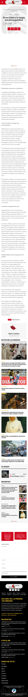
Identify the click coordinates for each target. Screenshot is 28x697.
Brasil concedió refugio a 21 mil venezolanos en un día (20, 536)
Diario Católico (8, 23)
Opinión (3, 434)
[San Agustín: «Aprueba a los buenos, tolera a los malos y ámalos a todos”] (14, 401)
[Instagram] (13, 590)
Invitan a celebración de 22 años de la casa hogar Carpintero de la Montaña (12, 460)
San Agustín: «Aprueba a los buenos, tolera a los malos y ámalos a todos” (12, 413)
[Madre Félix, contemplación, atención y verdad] (14, 425)
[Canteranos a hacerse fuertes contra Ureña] (14, 377)
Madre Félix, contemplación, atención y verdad (13, 436)
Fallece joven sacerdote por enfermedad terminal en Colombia (7, 537)
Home (4, 9)
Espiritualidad (4, 410)
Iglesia (9, 9)
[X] (12, 28)
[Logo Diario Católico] (14, 2)
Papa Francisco (16, 319)
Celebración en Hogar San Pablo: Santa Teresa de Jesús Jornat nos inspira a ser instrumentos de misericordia (13, 364)
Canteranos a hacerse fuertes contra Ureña (12, 389)
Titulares (17, 14)
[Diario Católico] (14, 327)
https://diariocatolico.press (14, 335)
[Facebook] (9, 28)
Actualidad (4, 386)
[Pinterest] (15, 28)
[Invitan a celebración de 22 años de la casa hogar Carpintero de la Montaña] (14, 449)
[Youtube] (18, 590)
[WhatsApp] (19, 28)
